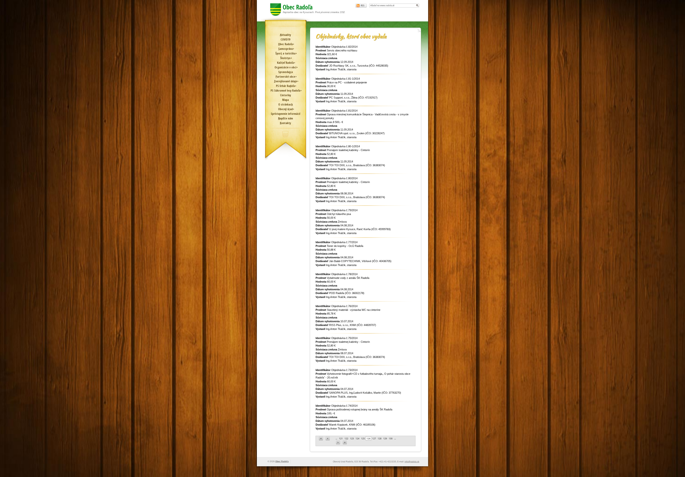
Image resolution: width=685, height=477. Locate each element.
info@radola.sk (412, 461)
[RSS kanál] (361, 5)
